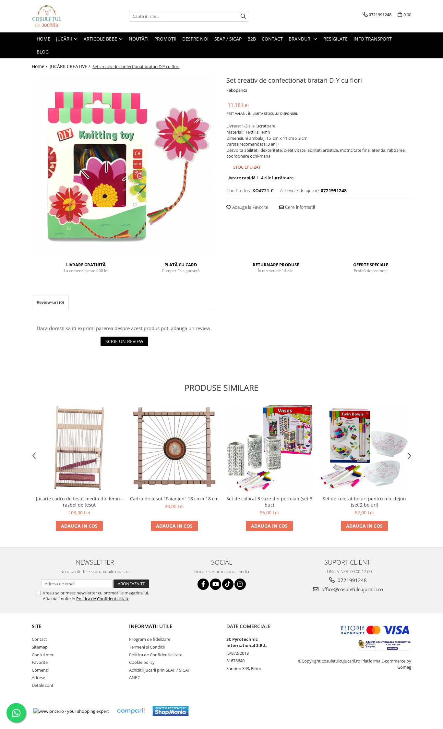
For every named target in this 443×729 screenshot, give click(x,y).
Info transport (372, 39)
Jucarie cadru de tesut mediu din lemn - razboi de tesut (79, 502)
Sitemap (40, 647)
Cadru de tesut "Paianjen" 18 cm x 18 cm (174, 499)
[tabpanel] (124, 165)
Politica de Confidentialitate (102, 599)
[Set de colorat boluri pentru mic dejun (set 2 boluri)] (364, 448)
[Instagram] (240, 584)
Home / (40, 66)
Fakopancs (236, 90)
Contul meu (43, 655)
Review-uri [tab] (50, 302)
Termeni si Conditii (147, 647)
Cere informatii (299, 207)
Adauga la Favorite (250, 207)
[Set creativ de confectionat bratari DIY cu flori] (124, 165)
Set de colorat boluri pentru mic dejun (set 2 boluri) (364, 502)
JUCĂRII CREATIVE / (70, 66)
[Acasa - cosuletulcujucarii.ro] (64, 16)
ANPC (134, 677)
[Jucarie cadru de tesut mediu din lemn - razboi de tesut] (79, 448)
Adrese (38, 677)
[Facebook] (203, 584)
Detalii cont (43, 685)
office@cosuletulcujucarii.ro (351, 589)
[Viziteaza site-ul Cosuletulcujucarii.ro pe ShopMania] (170, 711)
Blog (43, 52)
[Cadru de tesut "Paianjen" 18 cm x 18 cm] (174, 448)
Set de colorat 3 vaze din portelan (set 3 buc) (269, 502)
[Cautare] (243, 16)
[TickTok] (227, 584)
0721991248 (351, 580)
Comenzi (40, 670)
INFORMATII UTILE (150, 626)
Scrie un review (124, 341)
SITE (36, 626)
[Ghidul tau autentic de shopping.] (130, 711)
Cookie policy (142, 662)
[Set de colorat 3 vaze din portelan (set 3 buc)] (269, 448)
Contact (39, 639)
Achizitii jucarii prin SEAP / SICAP (159, 670)
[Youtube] (215, 584)
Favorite (40, 662)
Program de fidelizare (149, 639)
